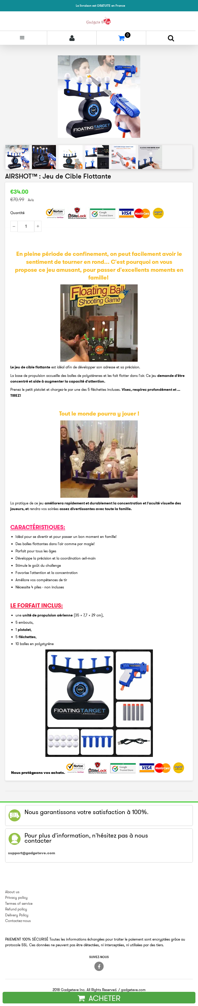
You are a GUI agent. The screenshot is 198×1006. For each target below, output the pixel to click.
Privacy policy (16, 897)
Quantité (17, 212)
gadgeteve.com (133, 989)
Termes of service (18, 903)
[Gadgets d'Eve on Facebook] (99, 966)
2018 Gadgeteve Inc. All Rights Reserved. (85, 989)
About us (12, 892)
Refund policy (16, 909)
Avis (31, 200)
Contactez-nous (18, 920)
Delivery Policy (16, 915)
